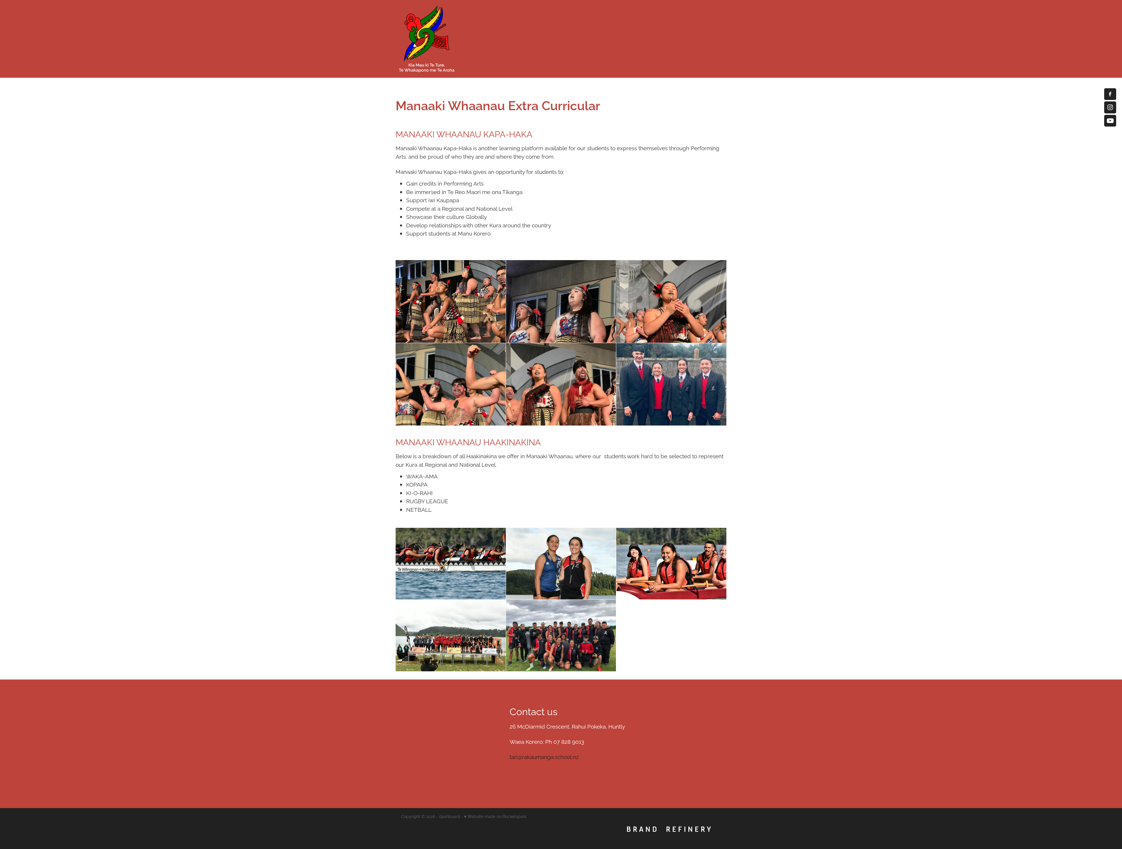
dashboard (449, 816)
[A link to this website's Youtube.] (1110, 121)
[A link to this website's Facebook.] (1110, 94)
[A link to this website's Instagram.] (1110, 107)
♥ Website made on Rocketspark (495, 816)
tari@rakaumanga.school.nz (544, 756)
